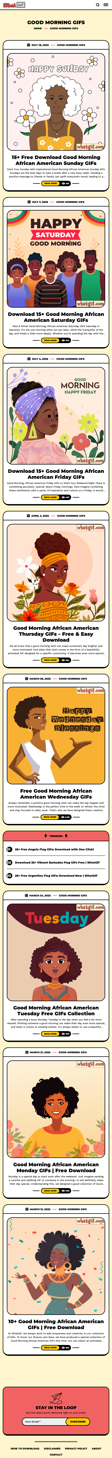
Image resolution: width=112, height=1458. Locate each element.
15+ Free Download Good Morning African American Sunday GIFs (56, 160)
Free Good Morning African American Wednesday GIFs (56, 794)
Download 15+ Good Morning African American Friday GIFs (56, 474)
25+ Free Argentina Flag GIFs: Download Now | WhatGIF (56, 875)
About (96, 1448)
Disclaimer (52, 1448)
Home (38, 28)
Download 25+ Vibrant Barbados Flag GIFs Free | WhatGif (57, 862)
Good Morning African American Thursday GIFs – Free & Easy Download (56, 634)
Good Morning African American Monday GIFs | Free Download (56, 1167)
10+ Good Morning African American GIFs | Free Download (56, 1324)
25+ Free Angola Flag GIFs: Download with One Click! (54, 849)
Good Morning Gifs (71, 45)
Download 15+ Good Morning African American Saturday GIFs (56, 317)
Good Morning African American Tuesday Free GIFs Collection (56, 1011)
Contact (56, 1454)
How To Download (25, 1448)
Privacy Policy (76, 1448)
